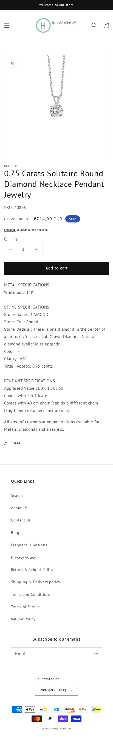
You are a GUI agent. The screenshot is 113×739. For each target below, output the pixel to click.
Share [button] (15, 443)
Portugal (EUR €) (53, 690)
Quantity (11, 238)
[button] (7, 25)
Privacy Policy (23, 557)
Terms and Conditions (31, 594)
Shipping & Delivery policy (35, 581)
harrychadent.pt (61, 728)
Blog (15, 532)
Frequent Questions (29, 544)
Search (17, 495)
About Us (19, 507)
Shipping (10, 229)
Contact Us (21, 520)
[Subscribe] (96, 653)
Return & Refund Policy (32, 569)
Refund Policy (23, 619)
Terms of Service (26, 606)
